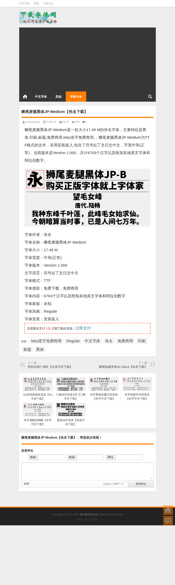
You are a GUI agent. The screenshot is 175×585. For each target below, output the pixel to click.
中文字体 (24, 3)
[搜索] (150, 96)
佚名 (109, 341)
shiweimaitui (33, 121)
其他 (36, 3)
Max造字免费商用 (46, 341)
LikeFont (118, 514)
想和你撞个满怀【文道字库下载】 (50, 366)
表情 (26, 483)
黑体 (40, 349)
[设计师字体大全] (38, 12)
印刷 (142, 341)
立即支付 (83, 328)
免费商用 (125, 341)
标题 (27, 349)
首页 (25, 96)
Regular (73, 341)
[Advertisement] (87, 57)
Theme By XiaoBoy (87, 519)
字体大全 (48, 3)
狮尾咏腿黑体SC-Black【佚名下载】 (123, 366)
